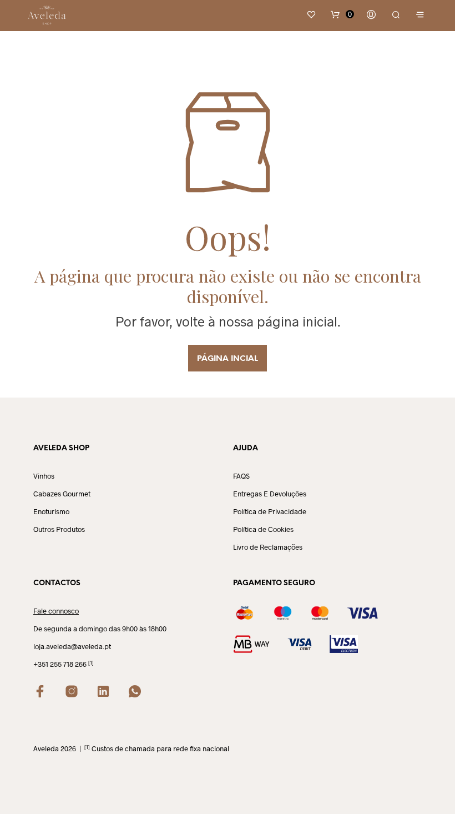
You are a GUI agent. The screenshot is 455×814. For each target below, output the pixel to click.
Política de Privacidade (269, 511)
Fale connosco (56, 610)
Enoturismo (51, 511)
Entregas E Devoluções (269, 493)
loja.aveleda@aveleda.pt (72, 646)
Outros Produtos (59, 529)
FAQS (241, 475)
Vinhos (43, 475)
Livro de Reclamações (267, 546)
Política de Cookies (263, 529)
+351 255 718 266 (60, 664)
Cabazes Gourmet (61, 493)
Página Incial (227, 359)
